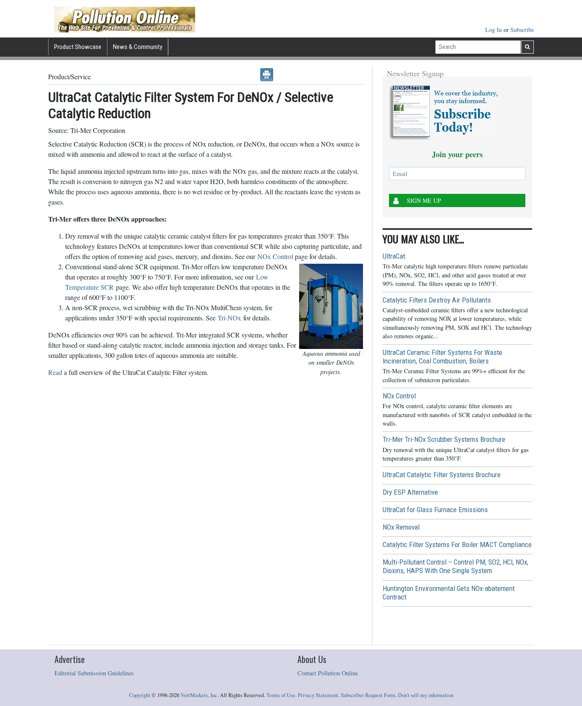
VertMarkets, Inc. (200, 695)
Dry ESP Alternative (410, 492)
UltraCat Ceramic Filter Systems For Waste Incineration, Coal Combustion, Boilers (442, 356)
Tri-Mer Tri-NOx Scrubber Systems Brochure (444, 439)
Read (55, 372)
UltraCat (394, 256)
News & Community (137, 47)
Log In (494, 30)
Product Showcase (77, 47)
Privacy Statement (318, 695)
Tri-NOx (229, 317)
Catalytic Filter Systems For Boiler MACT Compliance (457, 544)
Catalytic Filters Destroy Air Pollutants (437, 300)
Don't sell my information (425, 695)
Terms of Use (280, 695)
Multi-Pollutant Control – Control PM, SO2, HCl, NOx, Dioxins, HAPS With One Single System (455, 566)
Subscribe (522, 30)
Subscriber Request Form (368, 695)
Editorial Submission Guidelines (94, 673)
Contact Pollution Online (327, 673)
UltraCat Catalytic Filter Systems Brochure (442, 474)
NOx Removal (401, 527)
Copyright (139, 695)
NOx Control (275, 256)
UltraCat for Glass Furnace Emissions (435, 509)
